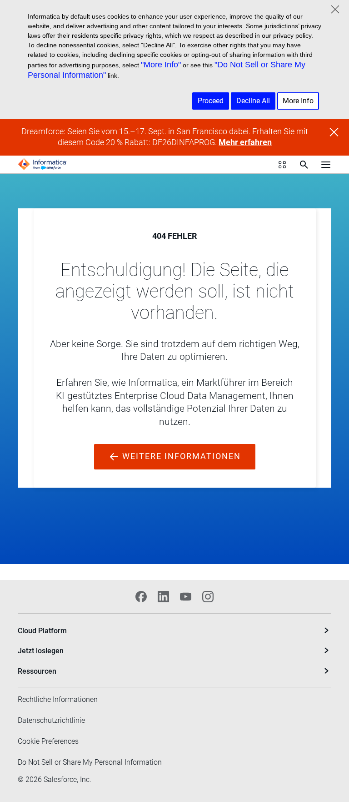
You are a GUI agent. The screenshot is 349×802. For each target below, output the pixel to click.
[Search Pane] (304, 164)
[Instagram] (208, 596)
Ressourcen (37, 671)
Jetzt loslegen (41, 650)
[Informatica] (42, 164)
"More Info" (161, 64)
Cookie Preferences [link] (48, 741)
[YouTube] (185, 596)
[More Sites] (282, 164)
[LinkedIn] (163, 596)
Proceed (211, 100)
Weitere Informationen (180, 456)
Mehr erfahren (245, 142)
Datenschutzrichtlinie (51, 720)
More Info (298, 100)
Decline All (253, 100)
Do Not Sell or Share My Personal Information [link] (90, 762)
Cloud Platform (42, 630)
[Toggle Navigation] (325, 164)
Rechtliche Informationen (58, 699)
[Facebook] (141, 596)
